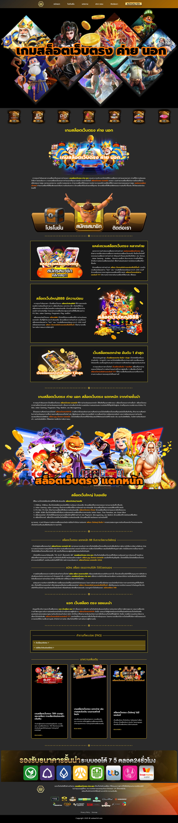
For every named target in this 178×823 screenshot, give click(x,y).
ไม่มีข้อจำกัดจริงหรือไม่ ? (45, 648)
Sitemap (94, 812)
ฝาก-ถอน (99, 4)
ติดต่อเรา (114, 4)
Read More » (39, 735)
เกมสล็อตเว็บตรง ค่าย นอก (89, 130)
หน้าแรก (57, 4)
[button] (89, 642)
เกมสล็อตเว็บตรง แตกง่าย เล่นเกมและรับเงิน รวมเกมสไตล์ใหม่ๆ (88, 711)
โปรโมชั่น (70, 4)
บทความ (85, 4)
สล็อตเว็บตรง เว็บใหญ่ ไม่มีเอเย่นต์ (126, 714)
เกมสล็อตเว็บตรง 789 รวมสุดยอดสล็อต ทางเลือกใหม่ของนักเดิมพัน (49, 716)
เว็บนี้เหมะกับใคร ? (42, 643)
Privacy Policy (85, 812)
